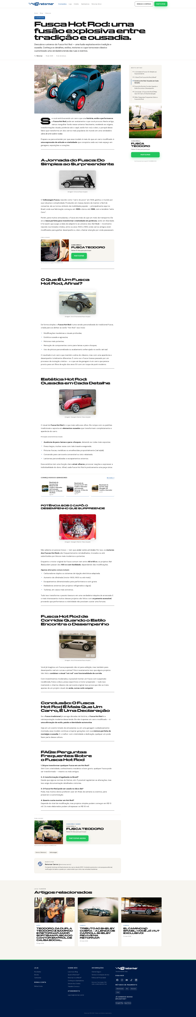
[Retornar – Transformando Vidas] (41, 4)
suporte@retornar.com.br (76, 995)
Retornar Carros (58, 864)
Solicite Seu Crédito (74, 983)
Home (36, 13)
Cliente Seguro (96, 972)
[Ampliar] (93, 173)
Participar (160, 4)
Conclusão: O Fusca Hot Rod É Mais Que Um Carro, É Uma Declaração (146, 93)
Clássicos (48, 13)
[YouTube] (127, 980)
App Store (127, 1003)
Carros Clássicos (41, 852)
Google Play (119, 1003)
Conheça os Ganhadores (76, 981)
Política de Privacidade (99, 978)
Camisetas (37, 978)
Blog (41, 13)
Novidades (37, 972)
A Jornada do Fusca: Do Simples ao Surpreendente (146, 73)
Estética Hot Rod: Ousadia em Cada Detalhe (147, 82)
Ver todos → (110, 478)
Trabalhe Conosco (74, 986)
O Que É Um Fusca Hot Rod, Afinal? (145, 77)
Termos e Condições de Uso (100, 975)
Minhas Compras (144, 4)
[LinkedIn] (136, 980)
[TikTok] (131, 980)
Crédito (76, 4)
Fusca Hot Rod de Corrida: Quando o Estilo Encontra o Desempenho (146, 87)
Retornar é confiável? (74, 978)
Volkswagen (53, 852)
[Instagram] (122, 980)
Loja (70, 4)
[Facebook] (117, 980)
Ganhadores (85, 4)
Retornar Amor (97, 4)
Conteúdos (62, 4)
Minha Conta (38, 986)
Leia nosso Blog (73, 972)
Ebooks (36, 975)
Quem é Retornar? (74, 975)
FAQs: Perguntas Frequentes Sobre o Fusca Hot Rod (146, 98)
